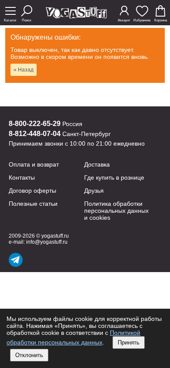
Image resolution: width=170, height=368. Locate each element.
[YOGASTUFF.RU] (76, 16)
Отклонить (29, 355)
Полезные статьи (33, 203)
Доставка (97, 164)
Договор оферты (32, 190)
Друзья (94, 190)
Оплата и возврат (34, 164)
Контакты (22, 177)
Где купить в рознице (114, 177)
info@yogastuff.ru (47, 242)
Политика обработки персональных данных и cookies (116, 210)
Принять (128, 342)
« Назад (24, 70)
